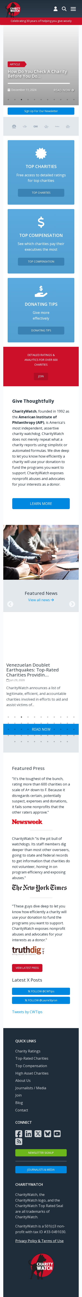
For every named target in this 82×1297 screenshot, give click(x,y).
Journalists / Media (30, 1088)
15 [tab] (28, 723)
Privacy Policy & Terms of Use (39, 1240)
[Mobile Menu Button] (73, 9)
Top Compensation (41, 261)
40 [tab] (47, 735)
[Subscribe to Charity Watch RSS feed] (18, 1141)
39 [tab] (41, 735)
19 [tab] (54, 723)
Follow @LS (42, 1000)
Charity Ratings (27, 1051)
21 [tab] (67, 723)
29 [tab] (47, 729)
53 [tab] (67, 741)
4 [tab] (28, 99)
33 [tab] (74, 729)
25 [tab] (21, 729)
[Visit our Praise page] (14, 126)
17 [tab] (41, 723)
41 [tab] (54, 735)
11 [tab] (74, 99)
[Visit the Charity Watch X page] (38, 1133)
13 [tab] (15, 723)
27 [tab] (34, 729)
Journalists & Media (41, 1170)
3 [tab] (21, 99)
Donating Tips (41, 330)
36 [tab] (21, 735)
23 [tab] (8, 729)
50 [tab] (47, 741)
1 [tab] (8, 99)
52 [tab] (61, 741)
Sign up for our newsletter (41, 111)
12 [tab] (8, 723)
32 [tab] (67, 729)
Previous (9, 603)
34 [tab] (8, 735)
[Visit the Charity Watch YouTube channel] (57, 1133)
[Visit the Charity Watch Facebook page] (18, 1133)
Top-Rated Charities (31, 1058)
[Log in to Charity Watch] (56, 9)
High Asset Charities (32, 1073)
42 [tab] (61, 735)
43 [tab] (67, 735)
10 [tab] (67, 99)
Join (41, 376)
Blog (19, 1102)
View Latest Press (27, 968)
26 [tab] (28, 729)
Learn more (41, 503)
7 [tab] (47, 99)
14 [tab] (21, 723)
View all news (39, 600)
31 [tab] (61, 729)
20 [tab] (61, 723)
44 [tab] (74, 735)
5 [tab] (34, 99)
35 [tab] (15, 735)
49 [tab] (41, 741)
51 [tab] (54, 741)
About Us (23, 1080)
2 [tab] (15, 99)
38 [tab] (34, 735)
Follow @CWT (42, 991)
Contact (21, 1110)
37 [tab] (28, 735)
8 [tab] (54, 99)
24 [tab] (15, 729)
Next (71, 603)
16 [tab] (34, 723)
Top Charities (41, 193)
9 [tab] (61, 99)
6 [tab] (41, 99)
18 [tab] (47, 723)
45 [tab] (15, 741)
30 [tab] (54, 729)
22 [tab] (74, 723)
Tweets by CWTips (27, 1011)
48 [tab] (34, 741)
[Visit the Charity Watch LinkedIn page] (28, 1133)
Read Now (62, 90)
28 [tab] (41, 729)
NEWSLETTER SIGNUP (41, 1153)
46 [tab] (21, 741)
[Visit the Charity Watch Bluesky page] (47, 1133)
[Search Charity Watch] (64, 9)
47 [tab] (28, 741)
